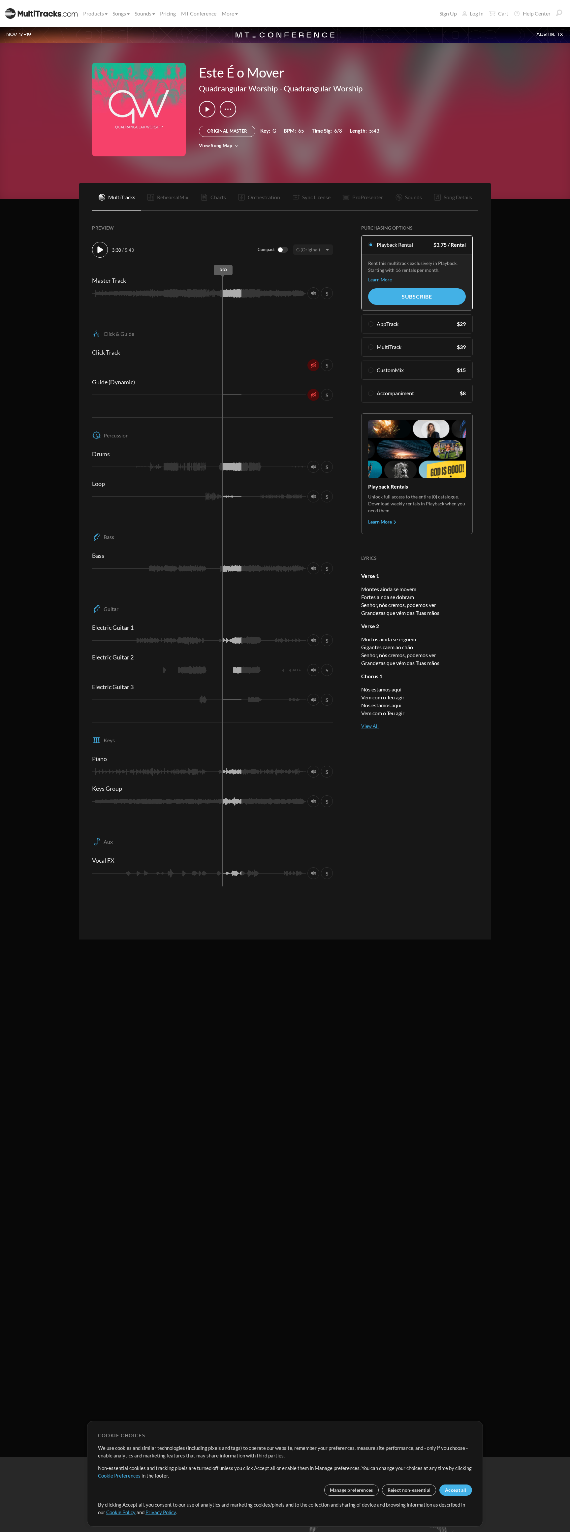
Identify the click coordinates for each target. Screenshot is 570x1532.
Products (93, 13)
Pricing (168, 13)
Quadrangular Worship (238, 88)
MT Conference (198, 13)
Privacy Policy (160, 1512)
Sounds (143, 13)
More (228, 13)
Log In (477, 13)
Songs (119, 13)
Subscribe (417, 296)
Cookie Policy (121, 1512)
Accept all (455, 1490)
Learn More (380, 279)
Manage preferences (351, 1490)
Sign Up (448, 13)
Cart (503, 13)
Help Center (537, 13)
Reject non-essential (409, 1490)
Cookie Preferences (119, 1476)
